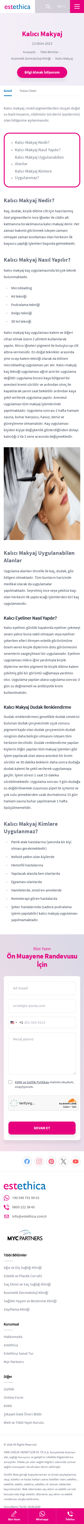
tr (59, 6)
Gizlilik (9, 1389)
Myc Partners (14, 1362)
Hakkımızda (13, 1337)
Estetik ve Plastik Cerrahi (23, 1276)
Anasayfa (29, 52)
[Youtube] (75, 1161)
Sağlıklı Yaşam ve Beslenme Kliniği (30, 1301)
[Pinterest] (51, 1161)
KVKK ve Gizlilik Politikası (32, 1082)
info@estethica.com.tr (29, 1216)
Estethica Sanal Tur (19, 1353)
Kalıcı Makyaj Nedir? (32, 142)
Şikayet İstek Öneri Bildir (23, 1414)
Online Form (13, 1397)
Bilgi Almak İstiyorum (42, 72)
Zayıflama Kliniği (17, 1309)
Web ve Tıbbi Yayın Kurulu (24, 1423)
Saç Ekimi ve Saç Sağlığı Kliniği (27, 1284)
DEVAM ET (42, 1128)
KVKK (8, 1406)
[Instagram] (39, 1161)
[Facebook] (27, 1161)
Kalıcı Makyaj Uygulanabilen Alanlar (39, 160)
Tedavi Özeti (27, 91)
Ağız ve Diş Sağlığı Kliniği (23, 1268)
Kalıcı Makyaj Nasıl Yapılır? (38, 150)
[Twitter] (63, 1161)
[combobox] (16, 1022)
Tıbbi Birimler (49, 52)
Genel (8, 91)
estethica (11, 1345)
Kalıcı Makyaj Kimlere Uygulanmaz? (33, 174)
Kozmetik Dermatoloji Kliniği (31, 58)
